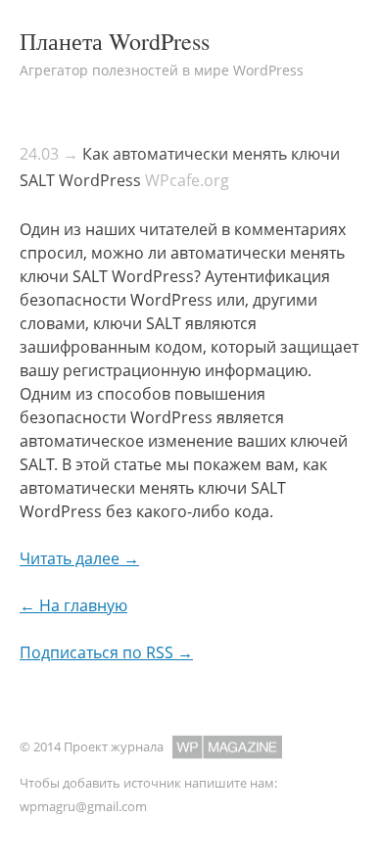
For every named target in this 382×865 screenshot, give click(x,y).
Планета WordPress (115, 41)
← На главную (73, 605)
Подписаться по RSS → (106, 652)
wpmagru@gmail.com (83, 806)
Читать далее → (79, 558)
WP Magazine (227, 747)
